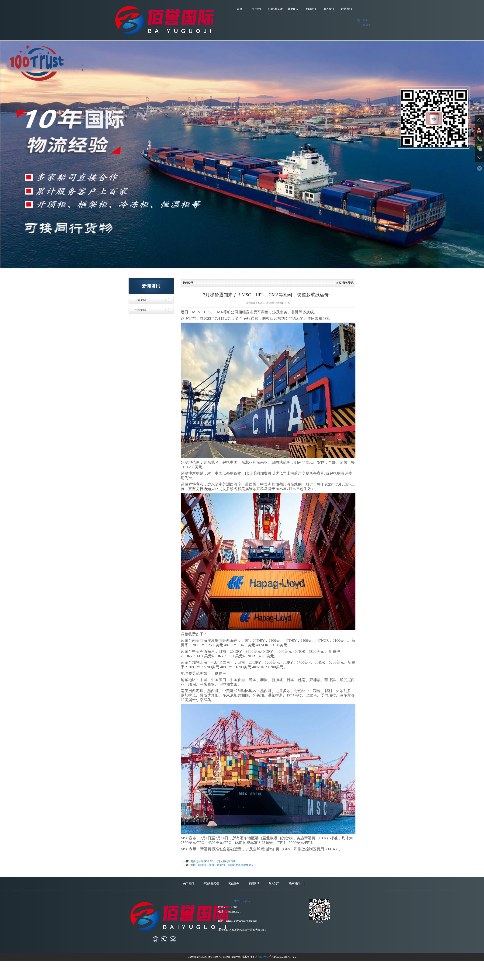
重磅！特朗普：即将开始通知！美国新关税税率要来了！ (223, 865)
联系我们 (346, 9)
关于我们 (257, 9)
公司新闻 (140, 300)
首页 (239, 9)
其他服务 (293, 9)
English (366, 24)
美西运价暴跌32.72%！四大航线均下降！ (214, 861)
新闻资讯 (311, 9)
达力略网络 (261, 956)
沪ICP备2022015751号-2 (282, 956)
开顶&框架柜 (275, 9)
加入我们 (328, 9)
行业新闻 (140, 310)
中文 (365, 20)
